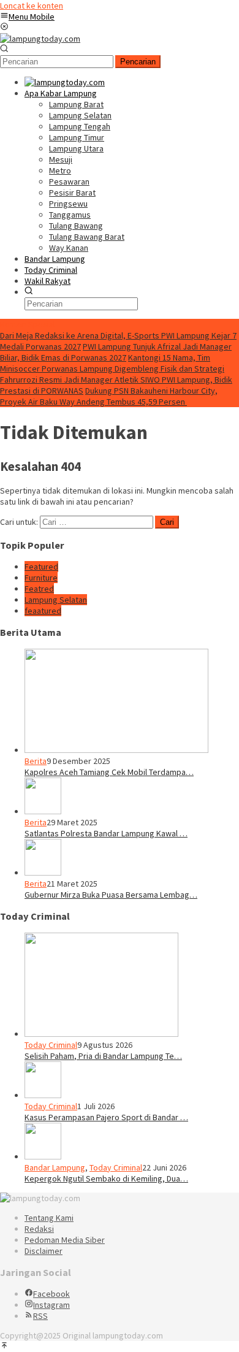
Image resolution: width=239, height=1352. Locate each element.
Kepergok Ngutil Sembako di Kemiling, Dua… (106, 1178)
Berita (36, 760)
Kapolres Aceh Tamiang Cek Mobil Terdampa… (109, 771)
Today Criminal (51, 1044)
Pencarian (138, 61)
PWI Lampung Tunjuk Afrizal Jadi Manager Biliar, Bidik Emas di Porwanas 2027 (116, 352)
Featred (39, 588)
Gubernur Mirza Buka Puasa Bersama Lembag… (111, 894)
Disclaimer (44, 1250)
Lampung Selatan (56, 599)
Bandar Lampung (55, 1167)
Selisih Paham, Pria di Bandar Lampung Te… (103, 1055)
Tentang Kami (49, 1217)
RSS (40, 1315)
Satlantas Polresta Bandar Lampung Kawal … (106, 833)
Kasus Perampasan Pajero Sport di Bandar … (106, 1117)
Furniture (41, 577)
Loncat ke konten (31, 5)
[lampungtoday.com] (40, 38)
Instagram (51, 1304)
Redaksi (39, 1228)
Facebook (51, 1293)
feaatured (43, 610)
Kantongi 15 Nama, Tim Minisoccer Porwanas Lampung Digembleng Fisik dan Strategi (112, 363)
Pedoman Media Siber (65, 1239)
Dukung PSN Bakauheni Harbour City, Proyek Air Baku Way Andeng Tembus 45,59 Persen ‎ (109, 396)
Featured (41, 566)
